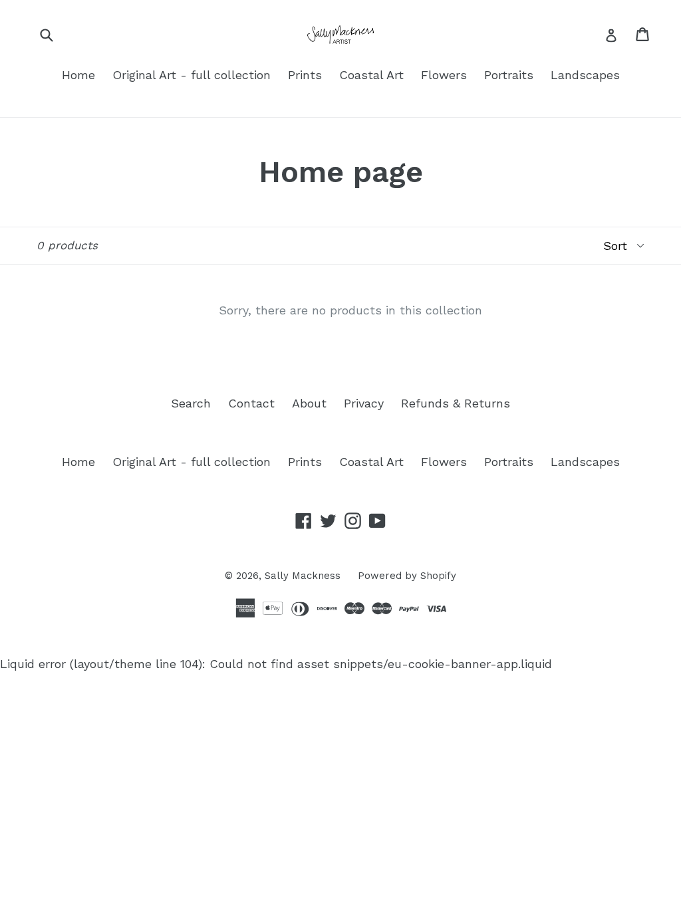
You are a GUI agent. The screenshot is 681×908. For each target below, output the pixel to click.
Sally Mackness (302, 576)
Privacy (364, 403)
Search (191, 403)
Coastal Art (371, 75)
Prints (305, 75)
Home (78, 75)
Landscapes (585, 75)
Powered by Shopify (407, 576)
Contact (251, 403)
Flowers (444, 75)
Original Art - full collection (191, 75)
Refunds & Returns (455, 403)
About (309, 403)
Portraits (508, 75)
